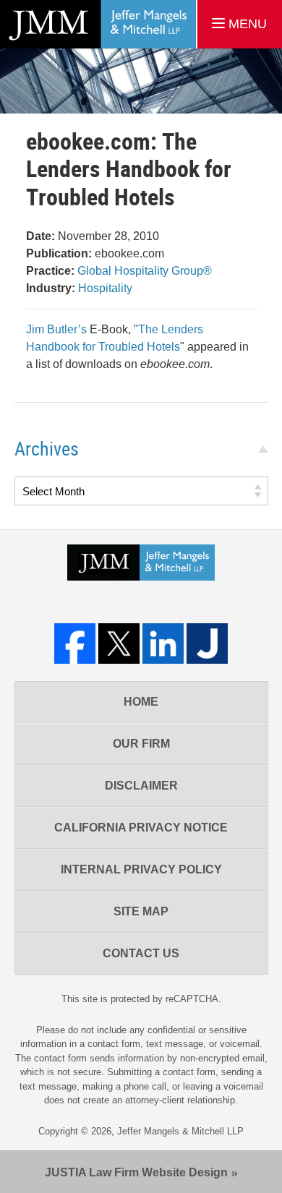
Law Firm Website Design (136, 1172)
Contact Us (141, 953)
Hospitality (105, 288)
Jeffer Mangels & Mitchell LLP (180, 1131)
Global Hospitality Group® (144, 271)
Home (141, 702)
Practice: (50, 271)
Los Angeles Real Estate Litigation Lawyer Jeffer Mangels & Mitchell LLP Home (98, 24)
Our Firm (141, 743)
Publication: (59, 253)
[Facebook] (74, 643)
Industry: (50, 288)
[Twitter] (119, 643)
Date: (40, 236)
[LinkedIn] (163, 643)
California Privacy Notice (141, 827)
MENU (246, 24)
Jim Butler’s (56, 329)
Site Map (141, 911)
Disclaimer (141, 785)
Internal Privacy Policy (141, 869)
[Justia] (207, 643)
